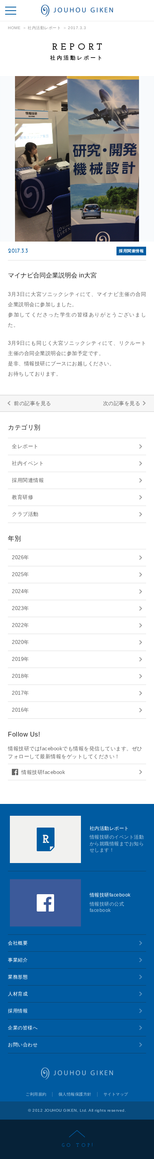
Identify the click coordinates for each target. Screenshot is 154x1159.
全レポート (25, 446)
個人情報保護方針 (75, 1094)
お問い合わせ (23, 1044)
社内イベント (28, 463)
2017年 (20, 693)
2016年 (20, 710)
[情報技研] (77, 11)
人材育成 (18, 994)
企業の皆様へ (23, 1028)
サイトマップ (115, 1094)
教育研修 (22, 497)
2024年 (20, 591)
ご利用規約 (36, 1094)
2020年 (20, 642)
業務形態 (18, 977)
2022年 (20, 625)
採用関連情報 (28, 480)
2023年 (20, 608)
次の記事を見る (122, 403)
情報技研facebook (43, 772)
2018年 (20, 676)
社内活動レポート (44, 28)
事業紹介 (18, 960)
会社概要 (18, 943)
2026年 (20, 557)
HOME (14, 28)
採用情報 (18, 1011)
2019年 (20, 659)
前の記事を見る (32, 403)
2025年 (20, 574)
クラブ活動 (25, 514)
